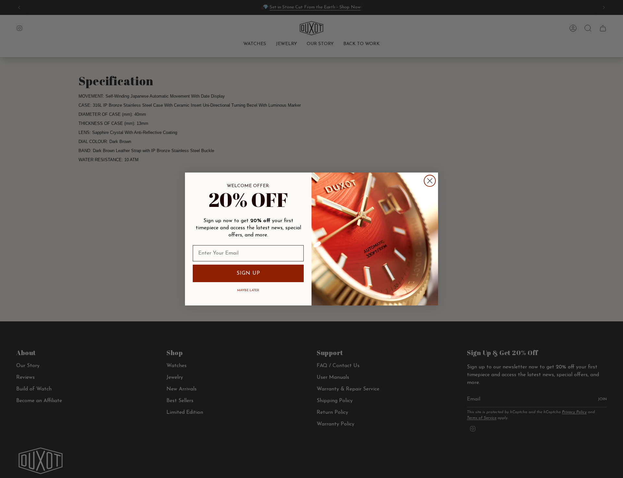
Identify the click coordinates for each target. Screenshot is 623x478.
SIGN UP (248, 273)
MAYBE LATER (248, 290)
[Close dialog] (429, 180)
